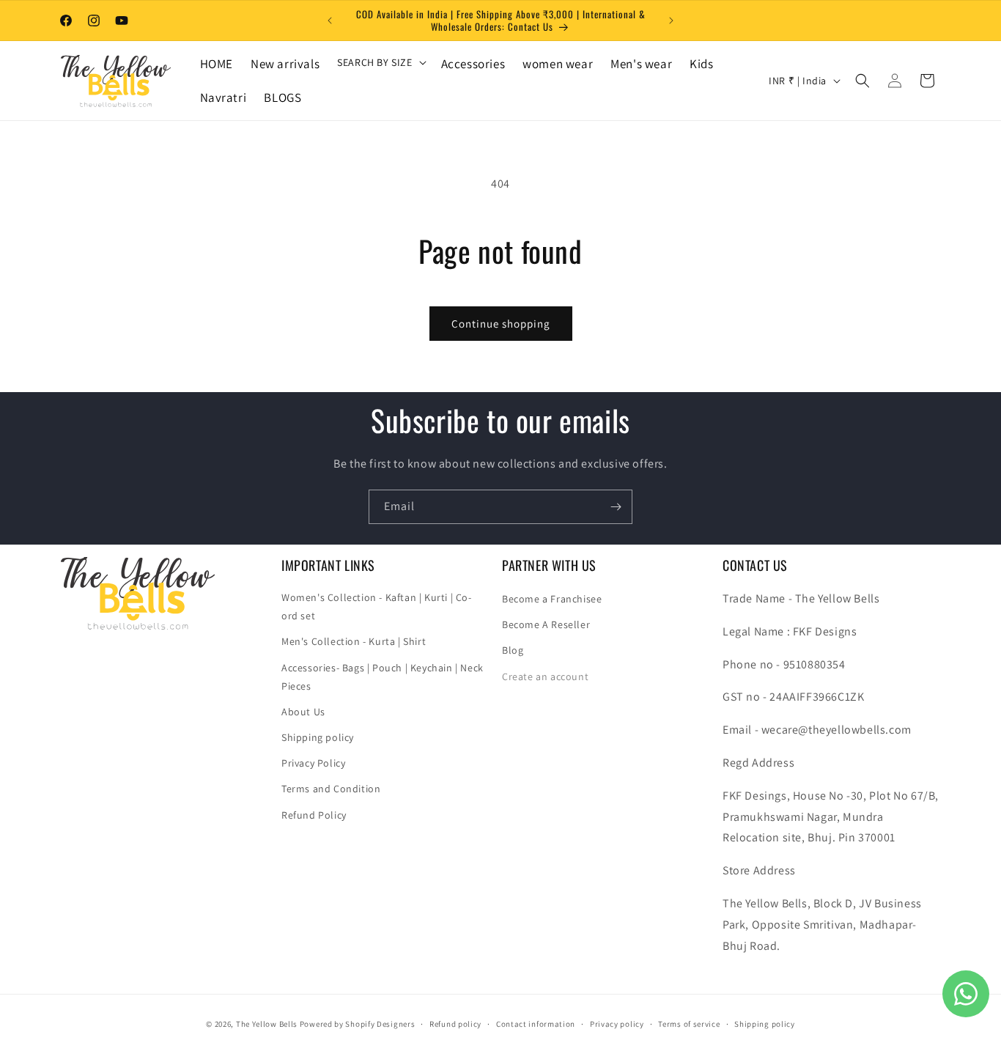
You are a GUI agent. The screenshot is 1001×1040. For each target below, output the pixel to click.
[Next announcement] (671, 20)
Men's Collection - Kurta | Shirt (353, 642)
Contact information (535, 1023)
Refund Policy (314, 815)
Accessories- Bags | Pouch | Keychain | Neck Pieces (382, 677)
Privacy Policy (313, 763)
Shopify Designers (380, 1024)
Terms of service (689, 1023)
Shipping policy (317, 737)
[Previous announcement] (330, 20)
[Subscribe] (615, 507)
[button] (380, 62)
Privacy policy (617, 1023)
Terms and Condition (330, 789)
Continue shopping (500, 324)
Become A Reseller (546, 624)
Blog (512, 650)
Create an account (545, 676)
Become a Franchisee (552, 598)
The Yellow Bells (267, 1024)
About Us (303, 711)
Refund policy (455, 1023)
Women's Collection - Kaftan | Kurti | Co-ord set (376, 606)
